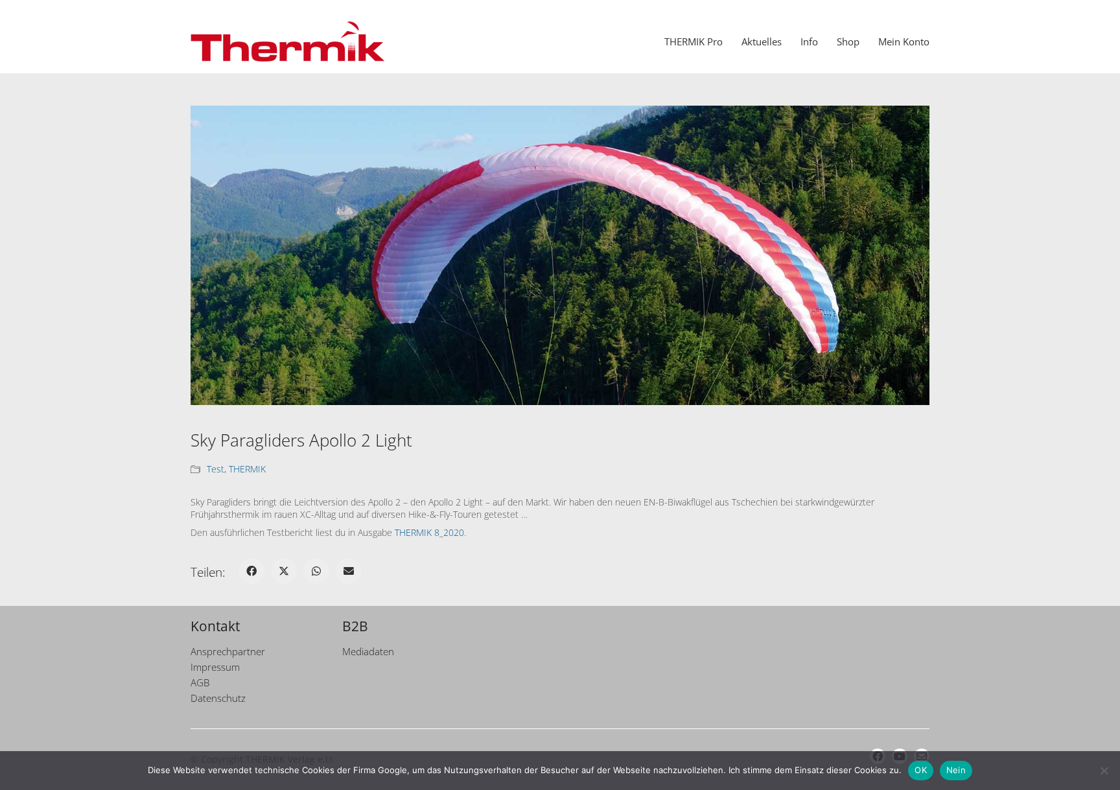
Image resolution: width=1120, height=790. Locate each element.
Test (215, 469)
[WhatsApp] (316, 571)
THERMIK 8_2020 (429, 532)
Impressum (215, 666)
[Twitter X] (284, 571)
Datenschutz (218, 697)
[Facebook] (251, 571)
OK (921, 770)
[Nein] (1103, 770)
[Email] (349, 571)
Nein (956, 770)
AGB (200, 682)
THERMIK (247, 469)
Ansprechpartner (228, 651)
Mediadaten (368, 651)
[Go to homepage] (288, 41)
